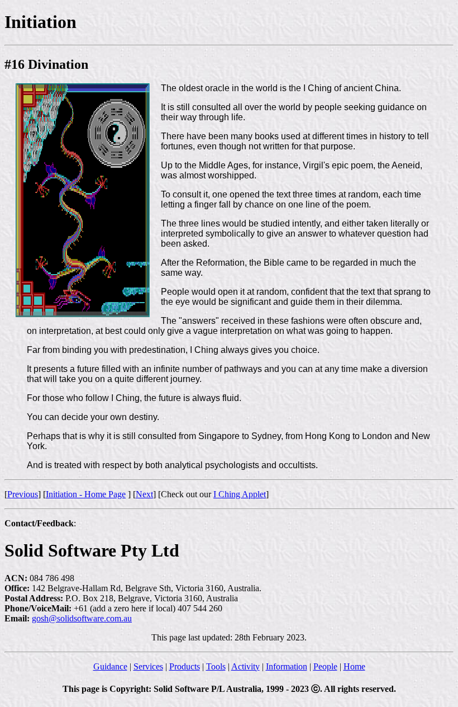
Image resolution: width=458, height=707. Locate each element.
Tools (216, 666)
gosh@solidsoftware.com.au (82, 618)
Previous (22, 494)
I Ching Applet (239, 494)
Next (144, 494)
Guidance (110, 666)
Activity (245, 666)
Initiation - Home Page (86, 494)
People (325, 666)
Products (184, 666)
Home (354, 666)
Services (148, 666)
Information (286, 666)
